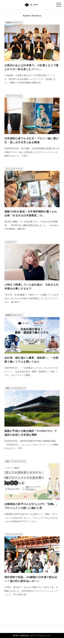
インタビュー (11, 242)
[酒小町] (32, 4)
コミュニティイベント (14, 96)
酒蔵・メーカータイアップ (15, 388)
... (42, 82)
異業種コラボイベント (14, 22)
